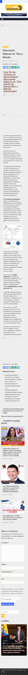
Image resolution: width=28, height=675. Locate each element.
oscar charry (7, 643)
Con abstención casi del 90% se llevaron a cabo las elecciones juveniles (12, 517)
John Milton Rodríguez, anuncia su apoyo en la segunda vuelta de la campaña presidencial (11, 488)
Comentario (5, 543)
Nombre (4, 564)
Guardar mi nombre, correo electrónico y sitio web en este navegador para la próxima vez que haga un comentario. (12, 591)
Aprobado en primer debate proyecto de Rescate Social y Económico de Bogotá (13, 411)
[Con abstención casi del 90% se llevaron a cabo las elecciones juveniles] (13, 501)
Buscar (3, 615)
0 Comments (15, 60)
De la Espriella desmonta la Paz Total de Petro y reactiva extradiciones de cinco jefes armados (13, 649)
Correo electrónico (7, 572)
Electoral (5, 46)
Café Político (14, 670)
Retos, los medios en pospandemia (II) (12, 416)
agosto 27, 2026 (17, 643)
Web (2, 579)
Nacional (5, 641)
